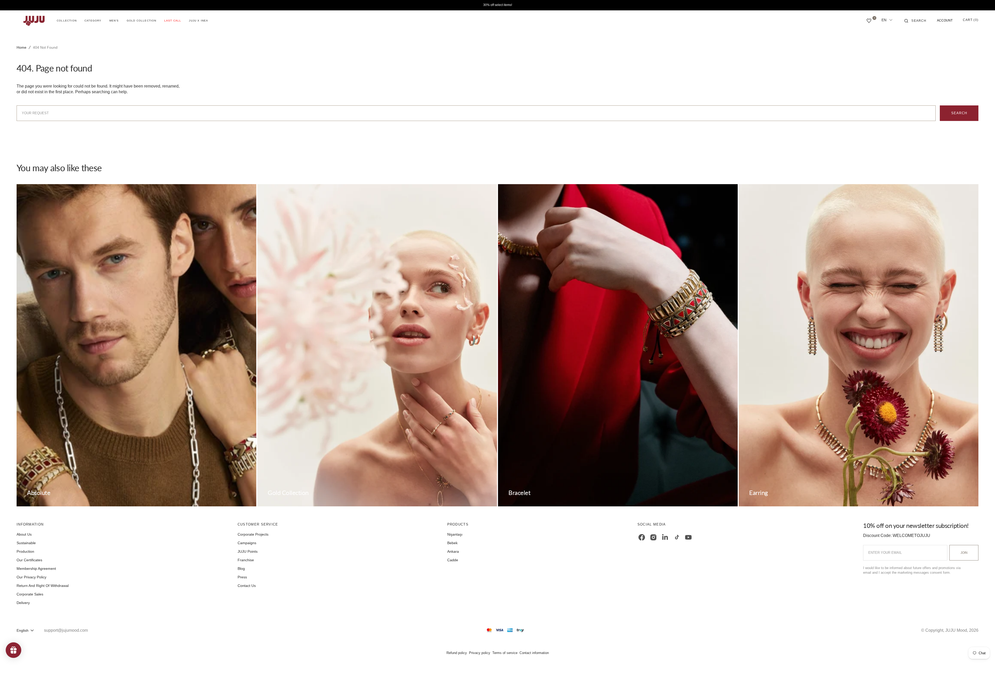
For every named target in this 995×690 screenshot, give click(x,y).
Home (21, 47)
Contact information (534, 653)
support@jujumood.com (66, 630)
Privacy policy (479, 653)
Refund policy (456, 653)
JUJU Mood (956, 630)
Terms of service (504, 653)
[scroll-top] (983, 678)
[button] (915, 20)
